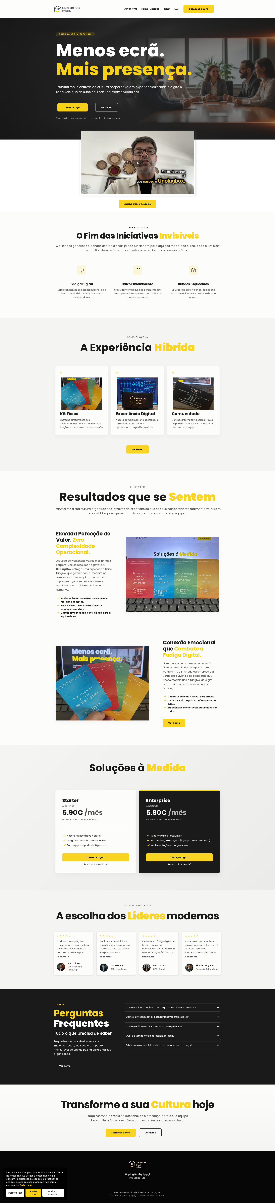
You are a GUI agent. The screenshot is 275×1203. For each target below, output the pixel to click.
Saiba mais (26, 1185)
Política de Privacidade (125, 1192)
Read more (63, 956)
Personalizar (15, 1192)
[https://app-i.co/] (67, 9)
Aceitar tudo (33, 1193)
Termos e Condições (150, 1192)
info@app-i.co (137, 1178)
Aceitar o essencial (53, 1193)
